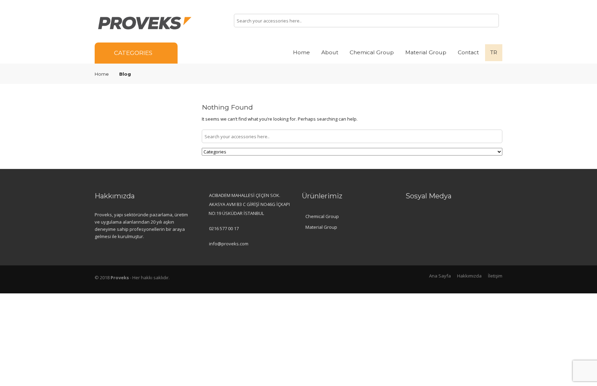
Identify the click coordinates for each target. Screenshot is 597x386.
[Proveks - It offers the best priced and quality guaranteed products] (144, 22)
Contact (468, 52)
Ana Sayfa (440, 276)
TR (493, 52)
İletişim (495, 276)
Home (301, 52)
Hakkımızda (469, 276)
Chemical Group (372, 52)
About (329, 52)
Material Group (425, 52)
